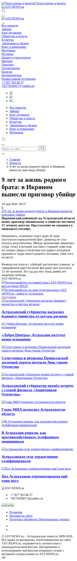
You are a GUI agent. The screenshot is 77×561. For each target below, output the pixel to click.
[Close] (3, 23)
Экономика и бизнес (15, 43)
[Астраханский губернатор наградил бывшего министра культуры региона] (38, 304)
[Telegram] (11, 93)
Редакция (15, 512)
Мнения (7, 61)
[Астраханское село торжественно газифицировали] (37, 449)
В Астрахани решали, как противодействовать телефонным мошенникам (30, 437)
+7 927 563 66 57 (13, 82)
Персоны (8, 64)
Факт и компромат (14, 47)
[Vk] (11, 101)
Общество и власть (14, 36)
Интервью (8, 50)
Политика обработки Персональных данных (39, 519)
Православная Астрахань (19, 78)
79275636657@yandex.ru (18, 86)
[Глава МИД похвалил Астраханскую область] (34, 402)
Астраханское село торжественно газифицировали (30, 459)
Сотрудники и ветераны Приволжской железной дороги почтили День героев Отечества (35, 362)
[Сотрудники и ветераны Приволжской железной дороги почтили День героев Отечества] (38, 350)
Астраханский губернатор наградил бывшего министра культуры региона (34, 314)
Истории (7, 54)
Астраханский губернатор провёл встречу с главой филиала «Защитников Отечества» (38, 390)
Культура (8, 39)
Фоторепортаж (12, 75)
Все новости (10, 25)
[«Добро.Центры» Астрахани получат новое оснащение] (38, 327)
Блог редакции (12, 32)
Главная (14, 159)
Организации (11, 68)
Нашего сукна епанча (16, 57)
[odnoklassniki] (11, 97)
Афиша (6, 29)
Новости (15, 163)
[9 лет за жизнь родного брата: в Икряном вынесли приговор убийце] (38, 214)
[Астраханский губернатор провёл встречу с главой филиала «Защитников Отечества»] (38, 378)
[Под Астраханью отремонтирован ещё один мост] (36, 468)
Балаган (7, 71)
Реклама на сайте (21, 515)
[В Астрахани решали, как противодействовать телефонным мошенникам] (38, 425)
